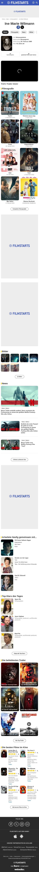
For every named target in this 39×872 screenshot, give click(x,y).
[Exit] (10, 160)
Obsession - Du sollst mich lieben (13, 770)
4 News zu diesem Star (19, 459)
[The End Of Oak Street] (4, 790)
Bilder (5, 351)
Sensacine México (26, 850)
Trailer (10, 764)
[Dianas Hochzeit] (29, 188)
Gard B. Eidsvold (20, 575)
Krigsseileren (29, 144)
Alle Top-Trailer (19, 740)
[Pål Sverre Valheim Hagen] (7, 548)
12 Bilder (19, 376)
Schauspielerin (13, 19)
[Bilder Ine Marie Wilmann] (5, 358)
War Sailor (10, 201)
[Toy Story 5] (23, 754)
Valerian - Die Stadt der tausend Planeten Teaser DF (10, 734)
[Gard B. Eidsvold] (7, 583)
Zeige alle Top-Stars (19, 653)
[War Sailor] (10, 188)
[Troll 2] (10, 103)
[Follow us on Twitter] (16, 824)
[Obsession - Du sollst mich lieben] (4, 772)
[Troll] (29, 160)
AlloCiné (4, 847)
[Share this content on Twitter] (22, 27)
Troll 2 (10, 116)
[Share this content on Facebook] (18, 27)
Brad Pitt (17, 633)
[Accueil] (17, 2)
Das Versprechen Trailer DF (29, 684)
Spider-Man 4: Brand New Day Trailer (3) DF (29, 709)
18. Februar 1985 (26, 41)
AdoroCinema (7, 850)
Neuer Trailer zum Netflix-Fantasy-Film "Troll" (28, 444)
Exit (10, 173)
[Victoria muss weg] (29, 103)
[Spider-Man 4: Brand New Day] (4, 754)
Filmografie (8, 88)
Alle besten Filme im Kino (19, 807)
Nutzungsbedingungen (28, 856)
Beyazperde (30, 847)
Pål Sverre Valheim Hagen (23, 540)
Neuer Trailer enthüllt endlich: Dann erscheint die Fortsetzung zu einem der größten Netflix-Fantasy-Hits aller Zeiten (18, 412)
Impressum (17, 856)
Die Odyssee (31, 768)
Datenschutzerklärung (14, 858)
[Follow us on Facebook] (11, 824)
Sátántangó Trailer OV (29, 734)
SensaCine (17, 847)
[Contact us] (27, 824)
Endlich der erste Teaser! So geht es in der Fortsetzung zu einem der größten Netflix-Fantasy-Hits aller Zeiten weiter (29, 428)
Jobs (11, 856)
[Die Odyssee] (23, 772)
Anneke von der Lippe (21, 558)
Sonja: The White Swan (21, 562)
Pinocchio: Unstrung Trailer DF (10, 684)
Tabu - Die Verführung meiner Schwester (26, 564)
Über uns (5, 856)
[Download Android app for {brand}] (23, 836)
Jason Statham (19, 616)
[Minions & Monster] (23, 790)
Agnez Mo (18, 599)
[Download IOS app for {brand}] (16, 836)
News (5, 383)
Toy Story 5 (30, 750)
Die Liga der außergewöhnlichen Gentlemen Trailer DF (10, 709)
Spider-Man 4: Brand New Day (13, 751)
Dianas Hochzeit (29, 201)
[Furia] (10, 131)
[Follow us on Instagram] (22, 824)
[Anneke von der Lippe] (7, 565)
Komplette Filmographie (19, 209)
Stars (7, 19)
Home (3, 19)
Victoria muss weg (29, 116)
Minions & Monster (30, 787)
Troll (29, 173)
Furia (10, 144)
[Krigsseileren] (29, 131)
